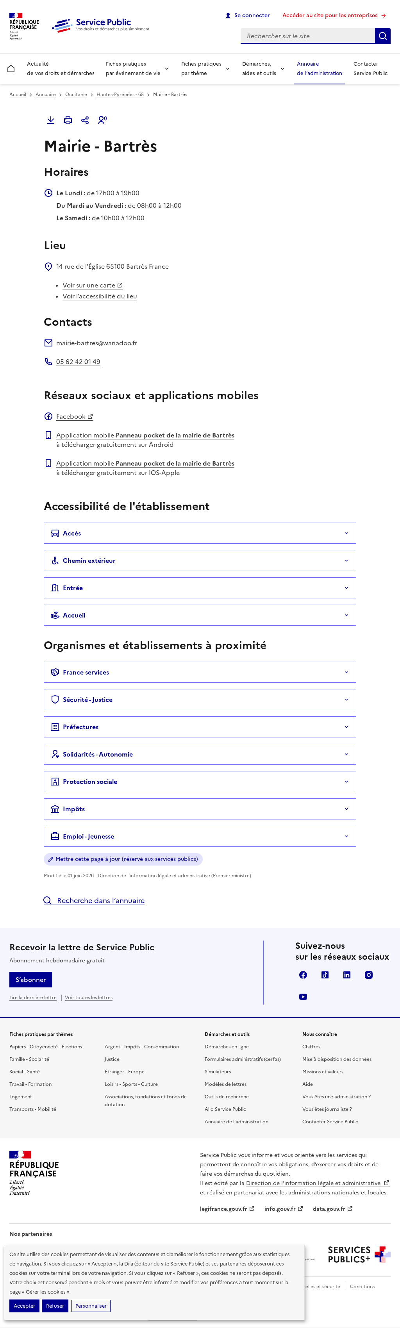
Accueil (17, 94)
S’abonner (31, 979)
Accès (72, 533)
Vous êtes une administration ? (336, 1096)
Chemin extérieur (89, 560)
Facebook (71, 416)
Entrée (73, 588)
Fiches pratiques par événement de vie (133, 68)
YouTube (303, 997)
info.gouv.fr (280, 1209)
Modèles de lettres (225, 1084)
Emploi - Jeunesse (88, 836)
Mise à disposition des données (336, 1059)
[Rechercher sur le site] (383, 36)
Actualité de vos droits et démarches (61, 68)
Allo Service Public (225, 1109)
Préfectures (80, 727)
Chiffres (311, 1046)
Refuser (55, 1306)
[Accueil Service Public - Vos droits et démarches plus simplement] (102, 33)
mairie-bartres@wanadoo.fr (96, 343)
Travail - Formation (30, 1084)
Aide (307, 1084)
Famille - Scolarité (29, 1059)
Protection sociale (90, 781)
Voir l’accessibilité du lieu (99, 296)
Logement (20, 1096)
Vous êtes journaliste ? (327, 1109)
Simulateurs (218, 1071)
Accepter (24, 1306)
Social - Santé (24, 1071)
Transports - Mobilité (32, 1109)
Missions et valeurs (322, 1071)
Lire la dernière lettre (33, 997)
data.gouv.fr (329, 1209)
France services (86, 672)
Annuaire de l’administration (319, 68)
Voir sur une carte (88, 285)
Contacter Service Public (371, 68)
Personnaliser (91, 1306)
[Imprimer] (68, 120)
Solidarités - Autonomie (98, 754)
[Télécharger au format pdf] (51, 120)
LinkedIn (347, 975)
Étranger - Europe (125, 1071)
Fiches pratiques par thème (201, 68)
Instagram (369, 975)
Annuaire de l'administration (236, 1121)
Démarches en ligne (227, 1046)
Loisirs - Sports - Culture (131, 1084)
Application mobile (145, 435)
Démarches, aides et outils (259, 68)
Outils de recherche (227, 1096)
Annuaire (46, 94)
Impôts (74, 809)
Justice (112, 1059)
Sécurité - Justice (87, 699)
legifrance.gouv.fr (223, 1209)
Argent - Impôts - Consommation (142, 1046)
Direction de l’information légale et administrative (314, 1183)
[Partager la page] (85, 120)
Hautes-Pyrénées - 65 (120, 94)
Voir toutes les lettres (88, 997)
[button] (102, 120)
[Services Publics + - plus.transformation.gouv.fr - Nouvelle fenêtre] (359, 1254)
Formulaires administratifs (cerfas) (243, 1059)
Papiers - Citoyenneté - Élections (45, 1046)
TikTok (325, 975)
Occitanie (76, 94)
